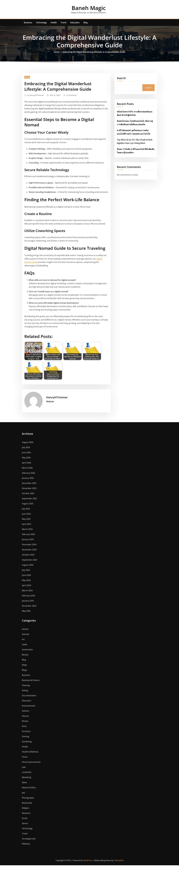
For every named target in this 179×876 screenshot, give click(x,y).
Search (121, 78)
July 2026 (26, 447)
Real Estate (27, 803)
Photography (28, 797)
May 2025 (26, 519)
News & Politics (29, 787)
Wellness (26, 843)
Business (28, 22)
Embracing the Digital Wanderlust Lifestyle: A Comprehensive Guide (94, 52)
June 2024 (26, 575)
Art (23, 639)
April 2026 (26, 462)
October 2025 (28, 493)
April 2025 (26, 524)
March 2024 (27, 590)
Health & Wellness (30, 751)
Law (23, 767)
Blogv (24, 670)
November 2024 (29, 549)
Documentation (29, 695)
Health (54, 22)
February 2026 (28, 473)
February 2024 (28, 595)
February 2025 (28, 534)
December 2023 (29, 605)
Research (26, 813)
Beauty (25, 654)
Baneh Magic (89, 8)
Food (24, 726)
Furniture (26, 731)
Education (75, 22)
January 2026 (28, 478)
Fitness (25, 721)
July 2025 (26, 508)
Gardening (27, 741)
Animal (25, 629)
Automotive (27, 649)
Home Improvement (31, 762)
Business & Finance (31, 680)
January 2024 (28, 600)
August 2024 (27, 565)
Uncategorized (28, 838)
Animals (25, 634)
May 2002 (26, 611)
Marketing (26, 777)
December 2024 (29, 544)
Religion (25, 808)
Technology (41, 22)
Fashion (25, 711)
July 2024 (26, 570)
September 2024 (29, 559)
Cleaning (26, 685)
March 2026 (27, 467)
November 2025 (29, 488)
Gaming (25, 736)
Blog (85, 22)
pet (23, 792)
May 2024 (26, 580)
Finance (25, 716)
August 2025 (27, 503)
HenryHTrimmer (35, 95)
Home (56, 52)
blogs (24, 665)
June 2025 (26, 513)
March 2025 (27, 529)
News (24, 782)
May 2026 (26, 457)
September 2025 (29, 498)
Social (24, 818)
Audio (24, 644)
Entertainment (28, 705)
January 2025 (28, 539)
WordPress (87, 860)
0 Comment (72, 95)
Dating (25, 690)
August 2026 (27, 442)
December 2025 (29, 483)
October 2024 (28, 554)
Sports (25, 823)
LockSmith (26, 772)
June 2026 (26, 452)
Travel (63, 22)
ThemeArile (118, 860)
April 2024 (26, 585)
